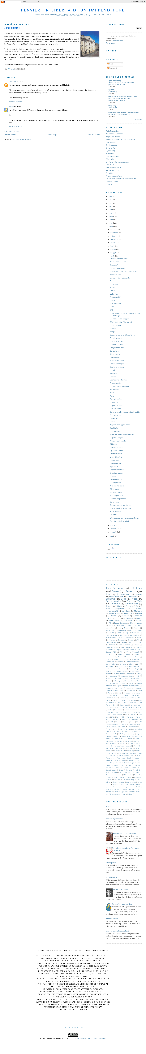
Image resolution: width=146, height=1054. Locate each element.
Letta (108, 669)
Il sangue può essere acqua (120, 508)
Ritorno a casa (115, 431)
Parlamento (130, 638)
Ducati (118, 712)
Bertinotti (132, 642)
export (119, 686)
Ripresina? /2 (115, 418)
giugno (113, 249)
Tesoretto (119, 775)
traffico (129, 794)
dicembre (114, 229)
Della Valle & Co (116, 479)
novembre (115, 233)
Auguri (112, 396)
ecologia (115, 784)
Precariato (130, 674)
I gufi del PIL (113, 108)
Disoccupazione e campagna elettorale (124, 518)
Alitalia (119, 606)
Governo (130, 591)
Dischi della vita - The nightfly (121, 322)
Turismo (136, 628)
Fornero (109, 647)
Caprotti (112, 645)
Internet (108, 734)
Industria (125, 731)
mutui (138, 789)
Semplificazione (111, 770)
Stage (121, 770)
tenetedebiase (115, 794)
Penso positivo (115, 483)
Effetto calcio (115, 402)
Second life (135, 768)
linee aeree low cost (112, 789)
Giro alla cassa (115, 409)
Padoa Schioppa (120, 623)
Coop (126, 633)
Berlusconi (132, 597)
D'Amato (139, 707)
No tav (138, 751)
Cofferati (126, 659)
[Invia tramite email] (15, 69)
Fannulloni (130, 717)
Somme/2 (114, 284)
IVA (121, 729)
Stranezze (128, 770)
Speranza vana (115, 275)
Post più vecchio (94, 135)
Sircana (109, 681)
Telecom (109, 606)
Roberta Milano (112, 182)
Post (111, 64)
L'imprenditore (115, 463)
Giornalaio (110, 159)
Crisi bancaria (124, 645)
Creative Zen (117, 707)
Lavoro (139, 594)
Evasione (120, 626)
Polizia (123, 760)
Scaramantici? (115, 297)
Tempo (112, 332)
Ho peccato (114, 390)
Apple (120, 657)
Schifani (125, 768)
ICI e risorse (114, 489)
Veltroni (113, 616)
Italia (115, 734)
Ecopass (137, 712)
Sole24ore (118, 681)
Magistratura (110, 741)
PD (110, 623)
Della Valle (128, 621)
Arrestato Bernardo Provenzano (122, 435)
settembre (115, 239)
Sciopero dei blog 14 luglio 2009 (127, 678)
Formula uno (121, 666)
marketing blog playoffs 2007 (118, 688)
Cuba (125, 707)
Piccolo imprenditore (114, 176)
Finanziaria (135, 633)
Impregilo (127, 729)
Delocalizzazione (116, 399)
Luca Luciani (119, 669)
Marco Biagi (134, 669)
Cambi (108, 700)
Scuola (139, 638)
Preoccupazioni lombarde (119, 386)
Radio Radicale (115, 512)
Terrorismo (109, 775)
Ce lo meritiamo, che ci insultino (124, 833)
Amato (119, 693)
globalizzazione (111, 787)
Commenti (113, 68)
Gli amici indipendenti (118, 499)
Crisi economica (113, 601)
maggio (114, 253)
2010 (111, 213)
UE (127, 652)
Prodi (129, 601)
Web (137, 640)
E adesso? (114, 265)
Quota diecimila (116, 454)
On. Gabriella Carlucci (130, 753)
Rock (116, 765)
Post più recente (10, 135)
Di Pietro (123, 664)
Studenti (137, 770)
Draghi (136, 645)
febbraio (114, 529)
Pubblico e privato (111, 919)
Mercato (139, 621)
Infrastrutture (135, 731)
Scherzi (117, 768)
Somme (113, 288)
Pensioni (126, 616)
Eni (138, 664)
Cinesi (119, 633)
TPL (120, 772)
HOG (140, 727)
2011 (110, 210)
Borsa (123, 599)
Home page (52, 135)
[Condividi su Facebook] (22, 69)
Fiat (137, 606)
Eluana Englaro (111, 715)
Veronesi (122, 777)
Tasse (115, 591)
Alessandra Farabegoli (114, 134)
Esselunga (133, 715)
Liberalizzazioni (111, 635)
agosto (113, 243)
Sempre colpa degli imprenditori (116, 931)
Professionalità (115, 383)
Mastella (122, 743)
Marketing (138, 611)
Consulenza (124, 705)
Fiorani (124, 719)
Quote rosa (136, 763)
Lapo (138, 734)
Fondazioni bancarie (135, 719)
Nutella (114, 753)
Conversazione (135, 705)
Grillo (116, 647)
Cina (131, 623)
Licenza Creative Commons (92, 1039)
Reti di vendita (126, 676)
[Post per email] (6, 69)
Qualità (126, 763)
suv (107, 794)
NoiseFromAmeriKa (113, 168)
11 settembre (131, 690)
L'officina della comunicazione (117, 162)
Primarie (137, 760)
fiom (126, 784)
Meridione (109, 748)
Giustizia (123, 724)
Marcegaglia (128, 618)
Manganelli (128, 741)
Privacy (139, 674)
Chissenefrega (123, 594)
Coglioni (113, 476)
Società (130, 640)
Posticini (113, 377)
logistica (124, 789)
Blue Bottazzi (111, 142)
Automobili (128, 613)
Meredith (137, 746)
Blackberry (135, 695)
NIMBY (116, 751)
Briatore (131, 698)
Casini (137, 657)
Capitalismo (132, 700)
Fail (117, 717)
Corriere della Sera (132, 662)
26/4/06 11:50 (15, 126)
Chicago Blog (111, 148)
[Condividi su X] (20, 69)
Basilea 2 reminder (117, 367)
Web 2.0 (117, 780)
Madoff (111, 650)
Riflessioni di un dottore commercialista (121, 179)
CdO (118, 702)
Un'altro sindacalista (117, 268)
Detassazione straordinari (133, 710)
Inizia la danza (115, 304)
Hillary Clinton (134, 666)
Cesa (124, 702)
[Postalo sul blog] (18, 69)
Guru (123, 727)
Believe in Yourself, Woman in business (120, 140)
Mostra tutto (138, 120)
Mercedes (109, 671)
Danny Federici (111, 664)
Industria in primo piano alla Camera (123, 272)
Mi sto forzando (116, 492)
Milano (108, 674)
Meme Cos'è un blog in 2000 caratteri (119, 746)
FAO (112, 717)
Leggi (118, 618)
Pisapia (116, 760)
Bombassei (109, 698)
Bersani (126, 695)
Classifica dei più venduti (119, 521)
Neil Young (130, 751)
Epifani (120, 715)
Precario (130, 760)
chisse (115, 782)
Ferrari (138, 717)
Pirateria (109, 760)
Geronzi (125, 722)
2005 (111, 536)
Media (138, 743)
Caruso (112, 291)
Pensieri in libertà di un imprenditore (73, 10)
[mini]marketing (114, 81)
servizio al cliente (134, 792)
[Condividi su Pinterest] (24, 69)
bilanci (108, 782)
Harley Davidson (126, 647)
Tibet (125, 775)
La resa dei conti (116, 447)
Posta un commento (12, 131)
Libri (129, 626)
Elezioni (139, 613)
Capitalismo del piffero (118, 380)
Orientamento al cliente (126, 755)
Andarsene (127, 693)
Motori (120, 638)
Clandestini (132, 702)
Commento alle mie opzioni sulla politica (125, 412)
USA (123, 683)
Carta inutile (114, 502)
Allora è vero (115, 354)
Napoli (123, 751)
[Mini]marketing (112, 131)
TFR (121, 652)
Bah (111, 281)
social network (111, 630)
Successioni (129, 681)
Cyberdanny (110, 151)
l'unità (138, 787)
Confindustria (116, 597)
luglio (113, 246)
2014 (111, 200)
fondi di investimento (131, 686)
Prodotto (109, 763)
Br (116, 698)
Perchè (112, 370)
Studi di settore (111, 772)
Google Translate (134, 724)
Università (109, 654)
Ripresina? (114, 467)
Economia (110, 599)
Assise (123, 642)
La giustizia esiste (116, 406)
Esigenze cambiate (117, 470)
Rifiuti (137, 676)
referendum (110, 657)
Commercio (110, 662)
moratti (131, 789)
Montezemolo (114, 613)
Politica (137, 588)
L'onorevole (114, 460)
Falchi (122, 717)
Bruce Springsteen (115, 609)
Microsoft (135, 671)
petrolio (117, 792)
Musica (139, 623)
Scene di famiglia (110, 877)
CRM (138, 698)
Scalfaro (137, 765)
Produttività (113, 676)
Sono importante (116, 496)
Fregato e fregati (116, 438)
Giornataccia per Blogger (119, 319)
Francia (118, 722)
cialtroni (121, 782)
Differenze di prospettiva (113, 819)
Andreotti (137, 693)
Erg (126, 715)
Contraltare (114, 351)
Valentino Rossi (124, 654)
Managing (123, 635)
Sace (129, 765)
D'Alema (131, 707)
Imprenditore (118, 41)
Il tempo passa (110, 863)
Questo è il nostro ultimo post (119, 115)
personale (109, 792)
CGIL (140, 642)
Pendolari (137, 758)
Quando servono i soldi (119, 259)
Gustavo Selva (132, 727)
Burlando (128, 657)
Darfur (110, 710)
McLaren (130, 743)
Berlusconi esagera (117, 364)
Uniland (108, 777)
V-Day (115, 777)
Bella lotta (114, 294)
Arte (130, 630)
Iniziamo (113, 329)
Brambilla (123, 698)
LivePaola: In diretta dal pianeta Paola (122, 97)
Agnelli (140, 690)
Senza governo (115, 415)
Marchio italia (134, 635)
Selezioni (112, 640)
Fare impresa (114, 588)
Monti (137, 748)
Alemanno (111, 693)
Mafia (137, 739)
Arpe (107, 695)
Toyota (139, 681)
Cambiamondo (111, 145)
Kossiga (132, 734)
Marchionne (110, 638)
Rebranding (112, 92)
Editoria (131, 664)
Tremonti (127, 628)
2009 (111, 216)
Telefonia (127, 772)
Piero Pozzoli (134, 650)
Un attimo (114, 515)
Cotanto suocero (116, 345)
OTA (119, 753)
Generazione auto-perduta (122, 904)
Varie (139, 601)
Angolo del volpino (113, 137)
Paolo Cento (110, 758)
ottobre (114, 236)
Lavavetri (109, 736)
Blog (108, 594)
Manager (120, 741)
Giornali (116, 724)
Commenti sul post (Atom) (22, 139)
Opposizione (112, 755)
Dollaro (110, 712)
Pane (138, 755)
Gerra (132, 722)
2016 (111, 196)
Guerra (112, 422)
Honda (110, 729)
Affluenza (113, 444)
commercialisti (131, 782)
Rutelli (123, 765)
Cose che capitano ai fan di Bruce (122, 335)
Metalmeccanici (122, 671)
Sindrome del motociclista (120, 278)
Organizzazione (122, 650)
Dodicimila (114, 428)
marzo (113, 525)
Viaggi (130, 777)
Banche (129, 606)
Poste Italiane (119, 674)
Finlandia (116, 719)
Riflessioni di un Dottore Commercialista (123, 113)
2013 (110, 203)
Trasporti (137, 775)
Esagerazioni (115, 357)
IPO (111, 310)
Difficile (113, 300)
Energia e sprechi (116, 473)
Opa (140, 753)
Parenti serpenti (116, 338)
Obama (139, 618)
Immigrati (138, 647)
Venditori (113, 374)
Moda (112, 393)
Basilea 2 (139, 630)
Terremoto (136, 772)
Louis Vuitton (118, 739)
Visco (134, 599)
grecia (121, 787)
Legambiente (126, 736)
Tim (131, 775)
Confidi (115, 705)
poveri (124, 792)
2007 (111, 223)
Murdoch (109, 751)
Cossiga (108, 707)
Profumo (118, 763)
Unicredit (135, 652)
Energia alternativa (117, 348)
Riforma (108, 765)
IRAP (116, 729)
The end (107, 807)
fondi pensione (135, 784)
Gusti (112, 307)
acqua (131, 683)
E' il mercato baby (117, 361)
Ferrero (108, 719)
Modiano (119, 748)
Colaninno (135, 659)
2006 (111, 226)
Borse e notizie (115, 325)
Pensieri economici (113, 170)
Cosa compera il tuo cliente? (121, 505)
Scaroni (108, 768)
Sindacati (121, 640)
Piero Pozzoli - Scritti (120, 890)
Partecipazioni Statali (124, 758)
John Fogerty (123, 734)
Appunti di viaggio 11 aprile (120, 425)
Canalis (115, 700)
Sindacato (115, 604)
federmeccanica (112, 642)
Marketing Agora (111, 743)
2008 (111, 220)
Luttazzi (129, 739)
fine (121, 784)
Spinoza (111, 90)
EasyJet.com (127, 712)
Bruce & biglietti (116, 457)
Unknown (12, 82)
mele (137, 654)
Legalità (116, 736)
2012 (111, 206)
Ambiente (122, 630)
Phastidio (109, 173)
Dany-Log (112, 106)
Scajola (108, 678)
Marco (11, 107)
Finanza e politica (112, 156)
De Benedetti (118, 710)
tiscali (123, 794)
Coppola (120, 662)
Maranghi (137, 741)
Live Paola (110, 165)
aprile (113, 256)
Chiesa (108, 659)
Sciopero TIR (111, 652)
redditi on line (114, 621)
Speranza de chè (116, 341)
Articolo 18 (116, 695)
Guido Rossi (116, 727)
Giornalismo (125, 611)
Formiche (111, 722)
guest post (129, 787)
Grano (108, 727)
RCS (111, 626)
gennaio (114, 532)
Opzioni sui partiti (116, 451)
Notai (108, 753)
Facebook (109, 666)
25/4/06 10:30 (15, 101)
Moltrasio (129, 748)
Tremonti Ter (113, 683)
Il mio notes (110, 43)
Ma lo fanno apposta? (118, 262)
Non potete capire (117, 486)
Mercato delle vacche (118, 441)
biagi (138, 780)
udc (122, 691)
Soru (119, 628)
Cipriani (116, 659)
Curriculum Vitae (131, 604)
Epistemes (110, 154)
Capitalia (122, 700)
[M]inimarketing (128, 780)
